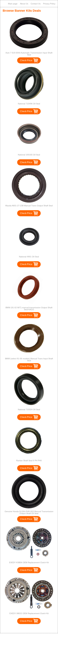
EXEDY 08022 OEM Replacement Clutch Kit (29, 613)
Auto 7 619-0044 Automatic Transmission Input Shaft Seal (28, 54)
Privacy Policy (49, 4)
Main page (12, 4)
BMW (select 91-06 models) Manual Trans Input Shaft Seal (29, 359)
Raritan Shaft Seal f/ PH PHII (29, 460)
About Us (24, 4)
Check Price (26, 60)
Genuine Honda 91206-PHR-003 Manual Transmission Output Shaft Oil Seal (29, 512)
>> (34, 628)
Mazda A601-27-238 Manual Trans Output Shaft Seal (29, 205)
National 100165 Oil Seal (29, 155)
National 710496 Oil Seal (29, 104)
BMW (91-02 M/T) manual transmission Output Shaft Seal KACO (28, 308)
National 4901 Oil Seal (29, 256)
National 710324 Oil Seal (29, 409)
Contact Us (36, 4)
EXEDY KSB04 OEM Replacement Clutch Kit (29, 562)
